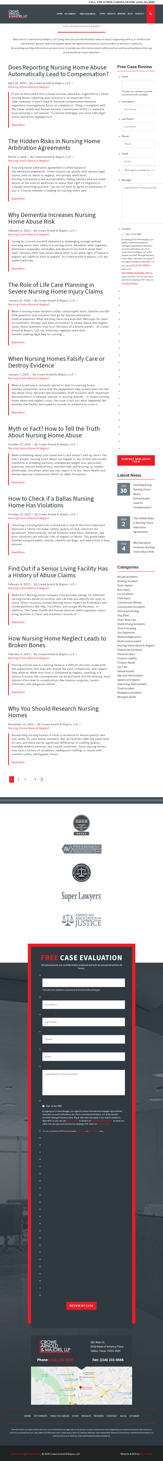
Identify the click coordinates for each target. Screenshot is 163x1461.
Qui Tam (122, 667)
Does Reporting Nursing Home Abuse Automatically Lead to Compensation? (59, 71)
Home (66, 26)
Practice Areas (59, 1416)
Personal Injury (126, 654)
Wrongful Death (126, 697)
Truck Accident (126, 688)
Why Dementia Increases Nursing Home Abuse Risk (52, 218)
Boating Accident (127, 581)
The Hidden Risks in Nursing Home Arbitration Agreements (54, 144)
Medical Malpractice (129, 637)
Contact (112, 1416)
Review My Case (81, 1305)
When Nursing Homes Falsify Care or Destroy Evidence (56, 362)
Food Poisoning (126, 628)
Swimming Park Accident (132, 684)
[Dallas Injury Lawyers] (17, 14)
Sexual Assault (125, 671)
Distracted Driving (128, 611)
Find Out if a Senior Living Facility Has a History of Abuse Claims (58, 572)
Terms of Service (94, 1131)
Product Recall (126, 663)
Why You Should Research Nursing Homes (53, 712)
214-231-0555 (141, 266)
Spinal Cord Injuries (128, 680)
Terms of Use (18, 1454)
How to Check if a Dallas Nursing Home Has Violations (51, 502)
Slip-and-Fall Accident (130, 676)
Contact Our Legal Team (136, 460)
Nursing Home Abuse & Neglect (29, 87)
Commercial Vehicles (129, 603)
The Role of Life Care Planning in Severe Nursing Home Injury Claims (56, 288)
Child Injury (123, 598)
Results (86, 1416)
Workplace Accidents (129, 693)
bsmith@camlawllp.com (136, 273)
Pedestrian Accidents (129, 650)
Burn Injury (123, 590)
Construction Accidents (131, 607)
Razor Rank (146, 1454)
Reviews (99, 1416)
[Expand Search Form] (151, 14)
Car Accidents (125, 594)
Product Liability (127, 658)
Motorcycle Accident (129, 641)
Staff (75, 1416)
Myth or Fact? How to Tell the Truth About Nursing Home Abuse (54, 432)
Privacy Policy (130, 284)
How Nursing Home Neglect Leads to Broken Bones (57, 642)
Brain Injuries (125, 585)
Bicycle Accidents (127, 577)
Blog (123, 1416)
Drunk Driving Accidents (131, 624)
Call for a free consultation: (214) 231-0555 (122, 2)
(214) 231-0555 (61, 1359)
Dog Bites (123, 615)
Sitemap (134, 1416)
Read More (18, 125)
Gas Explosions (126, 633)
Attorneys (40, 1416)
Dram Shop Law (126, 620)
